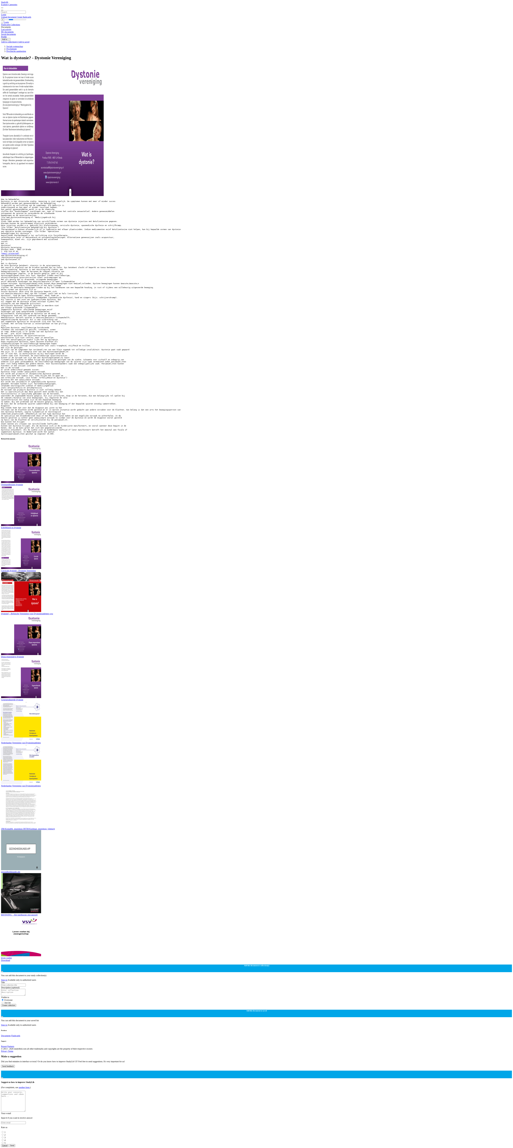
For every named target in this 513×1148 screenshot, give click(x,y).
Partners (10, 1046)
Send (12, 1146)
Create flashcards (24, 17)
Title (3, 982)
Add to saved (23, 42)
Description (10, 987)
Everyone (8, 1000)
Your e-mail (6, 1113)
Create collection (8, 1005)
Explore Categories (9, 4)
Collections (15, 25)
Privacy (4, 1051)
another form (24, 1087)
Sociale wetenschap (14, 46)
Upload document (9, 17)
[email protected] (10, 253)
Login (3, 14)
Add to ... (5, 39)
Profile (4, 37)
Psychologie (11, 49)
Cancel (4, 1146)
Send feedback (8, 1066)
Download (5, 960)
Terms (10, 1051)
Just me (7, 1003)
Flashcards (6, 25)
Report (4, 1046)
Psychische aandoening (16, 51)
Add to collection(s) (9, 42)
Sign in (4, 980)
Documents (6, 1036)
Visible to (5, 997)
